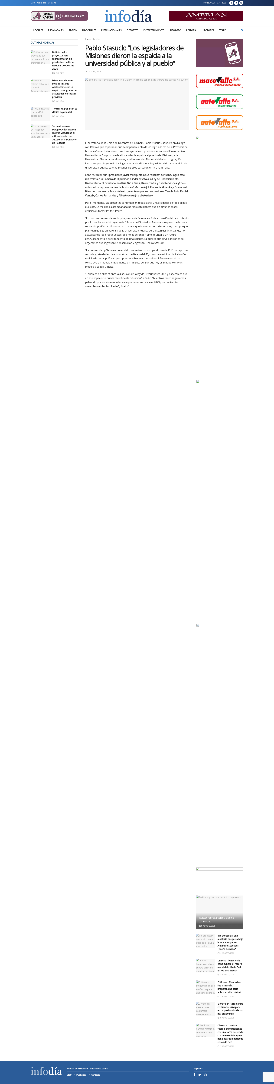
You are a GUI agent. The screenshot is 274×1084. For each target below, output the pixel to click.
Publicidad (41, 2)
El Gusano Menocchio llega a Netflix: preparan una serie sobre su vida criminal (229, 987)
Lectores (208, 30)
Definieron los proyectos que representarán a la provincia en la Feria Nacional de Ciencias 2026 (63, 60)
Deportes (132, 30)
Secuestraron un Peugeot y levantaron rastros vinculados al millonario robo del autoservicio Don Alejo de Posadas (64, 134)
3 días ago (59, 73)
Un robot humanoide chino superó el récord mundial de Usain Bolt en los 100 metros (230, 965)
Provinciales (56, 30)
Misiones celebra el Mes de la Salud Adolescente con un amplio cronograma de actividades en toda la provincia (64, 88)
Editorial (192, 30)
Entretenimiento (153, 30)
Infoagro (175, 30)
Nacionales (89, 30)
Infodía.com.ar (101, 1068)
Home (88, 39)
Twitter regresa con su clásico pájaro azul (64, 110)
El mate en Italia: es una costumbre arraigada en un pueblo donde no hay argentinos (230, 1008)
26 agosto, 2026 (226, 953)
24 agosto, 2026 (226, 974)
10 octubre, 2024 (93, 71)
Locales (38, 30)
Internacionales (111, 30)
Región (73, 30)
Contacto (52, 2)
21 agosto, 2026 (226, 996)
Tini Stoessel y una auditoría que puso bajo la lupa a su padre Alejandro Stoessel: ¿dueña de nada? (230, 942)
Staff (33, 2)
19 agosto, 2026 (226, 1018)
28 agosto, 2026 (207, 926)
